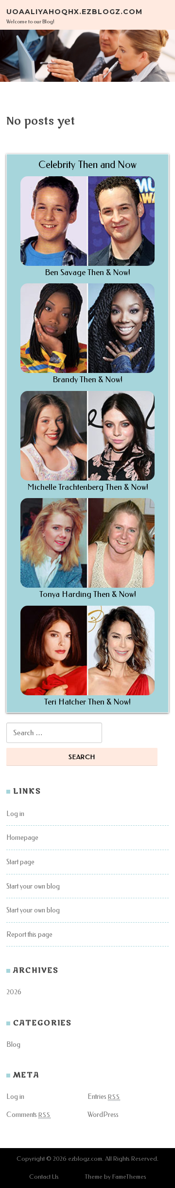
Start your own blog (33, 886)
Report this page (29, 934)
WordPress (103, 1115)
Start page (20, 862)
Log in (15, 814)
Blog (13, 1044)
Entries (104, 1097)
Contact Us (44, 1176)
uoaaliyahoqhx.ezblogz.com (74, 11)
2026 (13, 992)
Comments (28, 1115)
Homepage (22, 838)
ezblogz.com (85, 1158)
